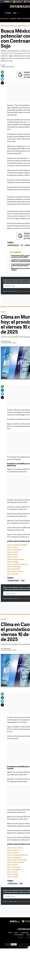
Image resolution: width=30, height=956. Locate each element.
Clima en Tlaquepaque (14, 550)
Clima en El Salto (12, 547)
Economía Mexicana (13, 245)
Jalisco (10, 932)
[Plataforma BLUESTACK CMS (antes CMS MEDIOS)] (14, 944)
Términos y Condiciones (24, 291)
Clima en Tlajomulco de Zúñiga (17, 545)
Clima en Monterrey (13, 850)
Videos (9, 13)
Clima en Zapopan (13, 574)
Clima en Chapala (12, 552)
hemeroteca (20, 937)
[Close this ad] (29, 947)
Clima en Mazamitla (13, 569)
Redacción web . (7, 341)
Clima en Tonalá (12, 557)
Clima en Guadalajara (14, 566)
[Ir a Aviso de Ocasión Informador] (7, 1)
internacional (25, 932)
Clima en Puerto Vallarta (15, 571)
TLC (27, 122)
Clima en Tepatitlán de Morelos (17, 564)
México (3, 26)
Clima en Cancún (12, 554)
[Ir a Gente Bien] (26, 1)
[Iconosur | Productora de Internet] (8, 944)
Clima (22, 580)
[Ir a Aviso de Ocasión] (15, 919)
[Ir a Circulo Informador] (16, 1)
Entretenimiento (19, 934)
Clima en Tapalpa (12, 562)
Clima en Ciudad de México (15, 559)
